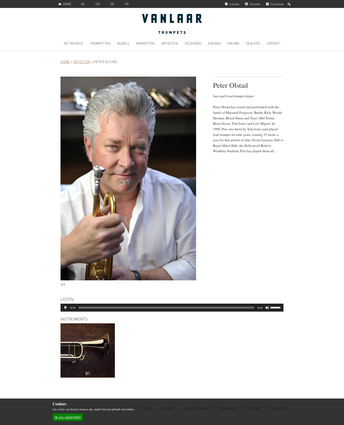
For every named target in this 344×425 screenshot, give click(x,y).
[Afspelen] (66, 308)
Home (67, 4)
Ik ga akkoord (68, 417)
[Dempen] (267, 308)
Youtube (254, 4)
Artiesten (82, 61)
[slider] (275, 307)
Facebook (277, 4)
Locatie (234, 4)
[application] (172, 308)
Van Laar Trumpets (172, 24)
